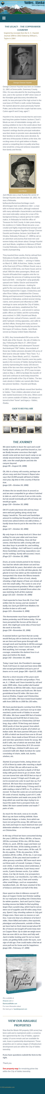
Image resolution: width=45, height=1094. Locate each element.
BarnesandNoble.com (10, 1003)
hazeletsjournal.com (20, 1009)
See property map (10, 1069)
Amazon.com (7, 1001)
